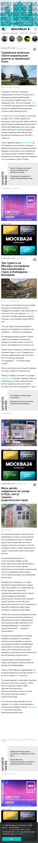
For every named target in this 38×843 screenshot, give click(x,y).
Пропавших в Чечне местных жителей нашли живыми (21, 402)
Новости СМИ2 (6, 224)
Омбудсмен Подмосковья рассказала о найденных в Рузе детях (22, 754)
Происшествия (21, 48)
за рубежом (16, 188)
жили (17, 675)
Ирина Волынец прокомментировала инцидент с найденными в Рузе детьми (22, 762)
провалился (6, 378)
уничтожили (27, 142)
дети (14, 774)
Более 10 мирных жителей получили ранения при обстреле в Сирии (20, 170)
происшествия (6, 188)
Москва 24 (19, 29)
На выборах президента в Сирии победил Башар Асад (21, 177)
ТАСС (34, 103)
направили (31, 707)
